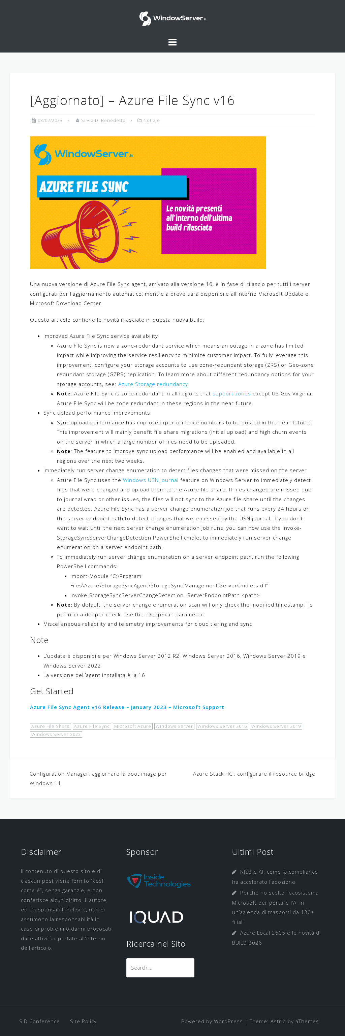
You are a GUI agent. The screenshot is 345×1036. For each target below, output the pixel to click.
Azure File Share (50, 726)
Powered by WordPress (212, 1021)
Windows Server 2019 (276, 726)
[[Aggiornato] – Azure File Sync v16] (148, 202)
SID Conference (39, 1021)
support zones (232, 393)
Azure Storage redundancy (153, 384)
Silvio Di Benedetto (103, 120)
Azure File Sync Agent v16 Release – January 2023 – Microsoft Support (127, 707)
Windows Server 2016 (222, 726)
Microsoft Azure (132, 726)
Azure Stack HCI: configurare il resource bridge (254, 773)
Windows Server (174, 726)
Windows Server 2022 (56, 734)
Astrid (278, 1021)
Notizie (152, 120)
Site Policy (83, 1021)
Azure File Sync (92, 726)
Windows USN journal (151, 480)
